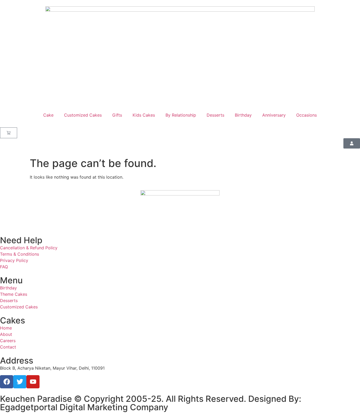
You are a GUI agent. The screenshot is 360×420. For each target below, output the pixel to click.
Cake (48, 115)
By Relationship (181, 115)
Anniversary (274, 115)
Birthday (243, 115)
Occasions (306, 115)
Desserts (215, 115)
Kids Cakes (144, 115)
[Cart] (8, 132)
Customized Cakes (83, 115)
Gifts (117, 115)
